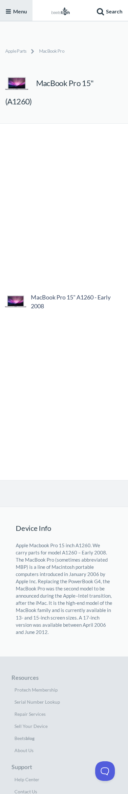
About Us (23, 750)
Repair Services (30, 714)
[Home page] (60, 10)
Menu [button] (20, 11)
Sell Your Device (31, 726)
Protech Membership (36, 690)
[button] (108, 10)
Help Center (26, 779)
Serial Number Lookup (37, 702)
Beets (24, 738)
